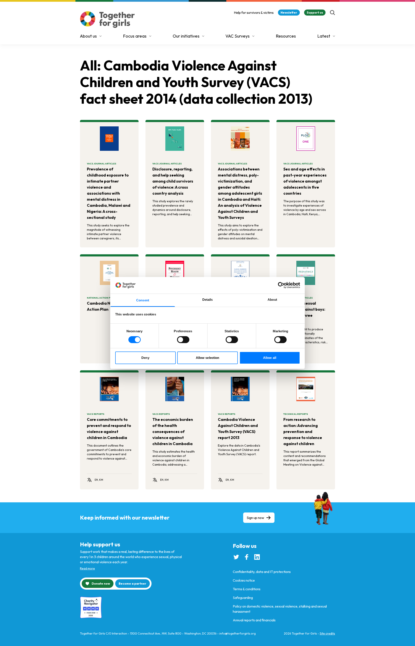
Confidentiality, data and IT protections (262, 572)
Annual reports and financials (254, 620)
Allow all (269, 358)
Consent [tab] (142, 300)
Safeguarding (243, 597)
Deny (145, 358)
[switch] (183, 339)
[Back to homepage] (107, 19)
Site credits (327, 633)
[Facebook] (246, 557)
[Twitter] (236, 557)
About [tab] (272, 299)
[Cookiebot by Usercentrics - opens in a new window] (281, 285)
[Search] (332, 12)
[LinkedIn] (257, 557)
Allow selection (207, 358)
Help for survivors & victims (254, 12)
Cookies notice (244, 580)
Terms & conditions (246, 589)
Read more (87, 568)
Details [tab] (207, 299)
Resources (286, 36)
